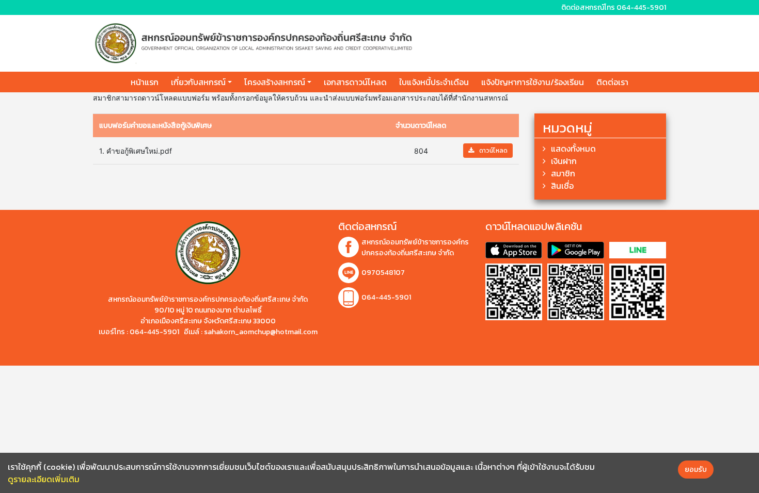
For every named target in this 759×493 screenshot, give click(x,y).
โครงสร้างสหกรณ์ (274, 82)
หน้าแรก (145, 82)
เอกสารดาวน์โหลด (355, 82)
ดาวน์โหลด (493, 150)
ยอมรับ (696, 469)
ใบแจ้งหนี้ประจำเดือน (434, 82)
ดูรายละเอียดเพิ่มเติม (44, 479)
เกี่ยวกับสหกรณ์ (198, 82)
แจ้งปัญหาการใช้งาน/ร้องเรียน (532, 82)
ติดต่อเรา (612, 82)
